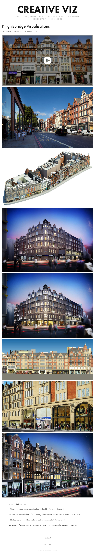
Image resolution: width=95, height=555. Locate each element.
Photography (39, 19)
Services (15, 16)
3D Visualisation (55, 16)
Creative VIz (47, 9)
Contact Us (56, 19)
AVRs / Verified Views (33, 16)
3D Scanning (73, 16)
